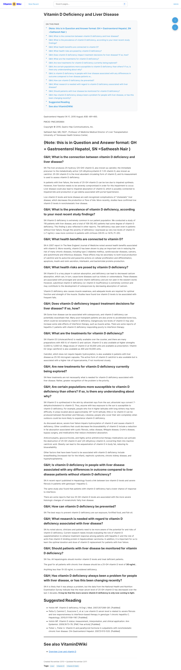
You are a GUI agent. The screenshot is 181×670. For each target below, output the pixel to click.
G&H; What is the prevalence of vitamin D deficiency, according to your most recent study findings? (89, 41)
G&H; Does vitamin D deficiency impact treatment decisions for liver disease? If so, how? (89, 55)
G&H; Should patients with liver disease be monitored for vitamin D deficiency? (84, 91)
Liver (52, 666)
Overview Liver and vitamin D (62, 651)
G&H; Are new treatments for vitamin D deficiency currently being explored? (83, 63)
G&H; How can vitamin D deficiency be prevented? (71, 80)
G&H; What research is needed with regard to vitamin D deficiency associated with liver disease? (88, 85)
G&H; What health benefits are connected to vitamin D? (74, 47)
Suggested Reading (59, 102)
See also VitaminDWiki (61, 106)
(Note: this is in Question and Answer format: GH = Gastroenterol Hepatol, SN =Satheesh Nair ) (90, 30)
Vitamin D (60, 666)
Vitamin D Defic (73, 666)
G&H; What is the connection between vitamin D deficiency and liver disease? (84, 36)
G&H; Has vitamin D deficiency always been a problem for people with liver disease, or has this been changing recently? (91, 96)
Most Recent (34, 4)
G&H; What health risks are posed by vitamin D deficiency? (75, 51)
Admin (176, 4)
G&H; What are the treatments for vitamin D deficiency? (74, 59)
